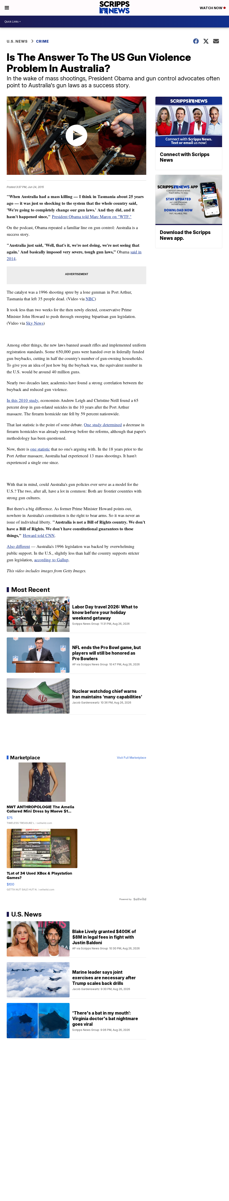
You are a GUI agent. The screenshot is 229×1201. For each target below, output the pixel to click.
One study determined (103, 424)
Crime (42, 41)
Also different (18, 546)
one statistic (40, 449)
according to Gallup (51, 559)
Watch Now (211, 8)
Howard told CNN (39, 535)
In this (13, 400)
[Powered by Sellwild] (139, 899)
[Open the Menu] (6, 8)
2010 (23, 400)
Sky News (34, 323)
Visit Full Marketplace (131, 757)
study (33, 400)
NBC (90, 298)
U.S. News (17, 41)
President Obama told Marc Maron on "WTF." (91, 216)
